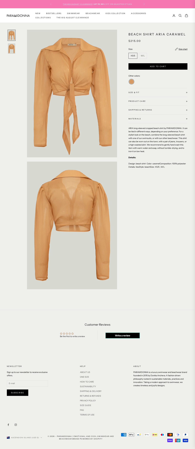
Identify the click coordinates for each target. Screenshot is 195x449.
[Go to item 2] (12, 48)
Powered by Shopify (91, 439)
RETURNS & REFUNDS (90, 396)
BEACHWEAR (93, 13)
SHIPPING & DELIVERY (90, 391)
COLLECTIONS (43, 18)
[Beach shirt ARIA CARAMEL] (131, 81)
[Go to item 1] (12, 35)
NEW (38, 13)
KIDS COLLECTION (115, 13)
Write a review (122, 335)
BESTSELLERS (53, 13)
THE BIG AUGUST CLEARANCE (78, 4)
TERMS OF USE (87, 414)
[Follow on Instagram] (15, 424)
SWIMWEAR (73, 13)
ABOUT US (85, 372)
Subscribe (17, 392)
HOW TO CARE (87, 381)
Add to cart (158, 66)
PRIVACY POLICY (88, 400)
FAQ (82, 410)
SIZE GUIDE (85, 405)
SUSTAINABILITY (88, 386)
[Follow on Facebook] (8, 424)
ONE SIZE (84, 377)
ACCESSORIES (138, 13)
